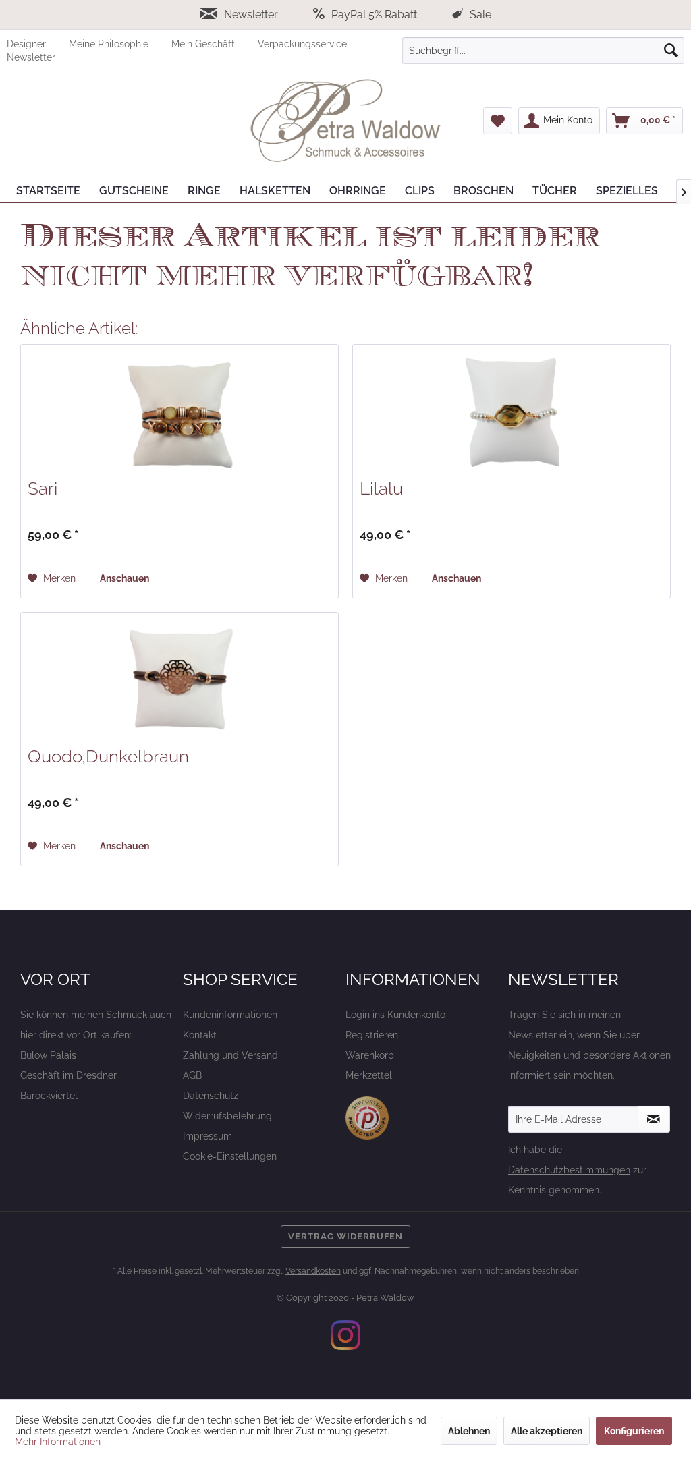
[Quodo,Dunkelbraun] (179, 680)
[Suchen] (670, 50)
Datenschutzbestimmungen (569, 1169)
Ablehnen (469, 1431)
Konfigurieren (634, 1431)
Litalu (381, 488)
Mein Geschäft (204, 43)
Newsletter (251, 14)
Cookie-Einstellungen (230, 1156)
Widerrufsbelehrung (227, 1115)
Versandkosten (313, 1271)
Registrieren (372, 1035)
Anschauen (124, 578)
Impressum (207, 1136)
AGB (192, 1075)
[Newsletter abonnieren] (654, 1119)
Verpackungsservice (302, 43)
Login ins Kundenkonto (395, 1014)
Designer (28, 43)
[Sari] (179, 412)
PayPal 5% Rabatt (374, 14)
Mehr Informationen (58, 1441)
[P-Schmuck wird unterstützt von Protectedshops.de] (367, 1118)
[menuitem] (38, 43)
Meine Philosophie (110, 43)
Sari (42, 488)
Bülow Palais (48, 1055)
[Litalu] (511, 412)
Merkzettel (369, 1075)
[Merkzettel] (497, 120)
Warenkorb (370, 1055)
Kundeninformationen (230, 1014)
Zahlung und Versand (230, 1055)
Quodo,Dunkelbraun (108, 756)
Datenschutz (210, 1095)
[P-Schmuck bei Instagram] (345, 1335)
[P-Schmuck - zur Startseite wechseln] (345, 121)
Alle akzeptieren (546, 1431)
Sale (479, 14)
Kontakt (200, 1035)
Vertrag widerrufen (345, 1236)
